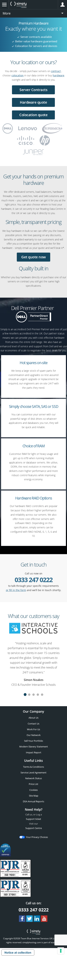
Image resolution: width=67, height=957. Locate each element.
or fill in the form (16, 590)
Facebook (22, 918)
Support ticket (33, 819)
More (7, 13)
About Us (33, 717)
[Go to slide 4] (38, 695)
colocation (17, 75)
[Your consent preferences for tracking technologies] (60, 950)
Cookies (33, 790)
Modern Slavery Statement (33, 746)
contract (56, 71)
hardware (58, 75)
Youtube (44, 918)
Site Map (33, 795)
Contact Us (33, 723)
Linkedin (37, 918)
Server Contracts (33, 89)
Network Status (33, 778)
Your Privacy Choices (37, 837)
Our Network (34, 735)
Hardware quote (33, 102)
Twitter (29, 918)
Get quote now (33, 257)
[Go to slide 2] (29, 695)
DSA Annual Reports (33, 801)
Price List (33, 784)
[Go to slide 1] (25, 695)
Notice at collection (17, 952)
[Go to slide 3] (33, 695)
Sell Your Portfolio (33, 740)
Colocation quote (33, 114)
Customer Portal (62, 4)
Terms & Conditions (33, 766)
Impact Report (33, 752)
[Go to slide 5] (42, 695)
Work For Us (33, 729)
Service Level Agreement (33, 772)
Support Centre (33, 828)
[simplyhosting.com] (18, 5)
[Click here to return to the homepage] (33, 932)
